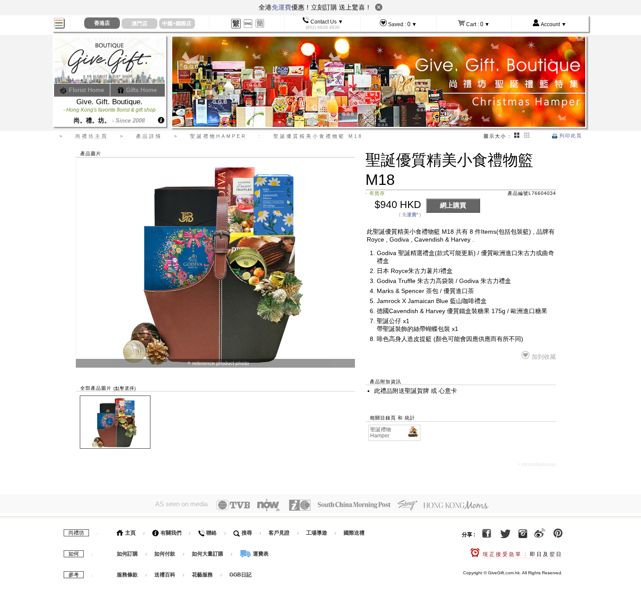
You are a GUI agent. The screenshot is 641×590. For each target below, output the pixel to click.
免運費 (281, 7)
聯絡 (211, 532)
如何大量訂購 (208, 553)
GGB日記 (240, 574)
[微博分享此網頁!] (539, 535)
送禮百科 (164, 574)
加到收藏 (544, 357)
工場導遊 (316, 532)
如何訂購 (127, 553)
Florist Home (85, 89)
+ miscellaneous (536, 464)
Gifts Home (140, 89)
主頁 (130, 532)
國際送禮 (354, 532)
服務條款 (127, 574)
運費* (412, 214)
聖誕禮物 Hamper (380, 433)
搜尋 (246, 532)
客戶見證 (279, 532)
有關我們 (170, 532)
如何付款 (165, 553)
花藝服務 (202, 574)
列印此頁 (569, 135)
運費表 (260, 553)
